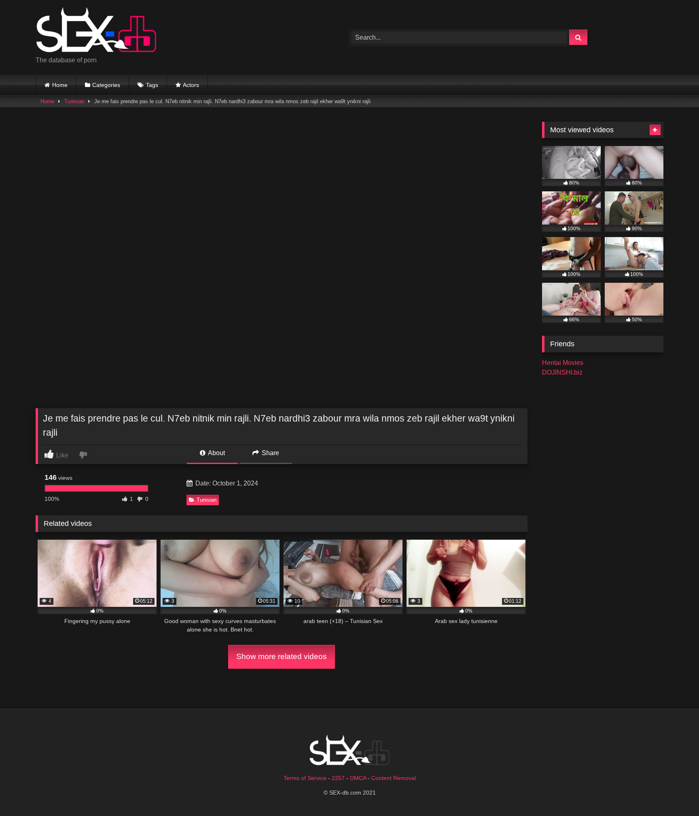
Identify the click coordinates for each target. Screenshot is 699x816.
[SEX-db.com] (96, 30)
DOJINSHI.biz (562, 372)
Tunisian (74, 101)
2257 (338, 778)
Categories (106, 85)
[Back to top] (674, 792)
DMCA (358, 778)
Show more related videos (281, 656)
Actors (191, 85)
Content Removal (393, 778)
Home (60, 85)
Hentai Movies (562, 362)
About (216, 452)
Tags (152, 85)
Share (269, 452)
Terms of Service (305, 778)
